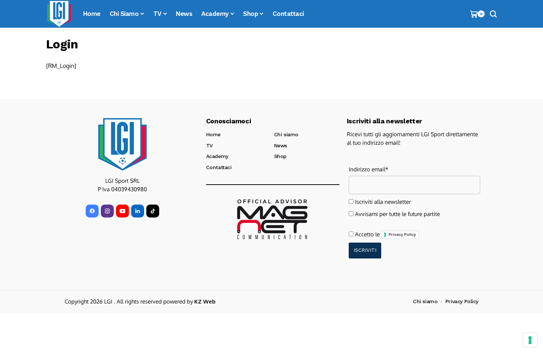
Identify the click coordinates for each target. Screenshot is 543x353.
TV (209, 145)
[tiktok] (152, 211)
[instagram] (107, 211)
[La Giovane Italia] (122, 144)
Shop (280, 156)
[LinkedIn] (137, 211)
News (280, 145)
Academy (217, 156)
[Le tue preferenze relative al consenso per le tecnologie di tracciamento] (530, 340)
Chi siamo (286, 134)
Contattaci (219, 167)
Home (213, 134)
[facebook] (92, 211)
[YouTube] (122, 211)
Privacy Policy (402, 234)
